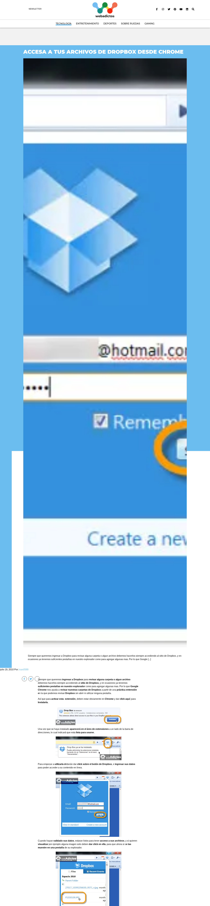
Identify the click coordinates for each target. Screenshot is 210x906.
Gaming (149, 23)
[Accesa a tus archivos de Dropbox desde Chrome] (105, 352)
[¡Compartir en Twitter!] (30, 678)
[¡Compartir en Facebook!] (24, 678)
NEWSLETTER (35, 9)
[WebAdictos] (104, 9)
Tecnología (63, 23)
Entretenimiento (87, 23)
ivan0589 (23, 669)
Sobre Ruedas (130, 23)
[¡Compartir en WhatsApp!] (37, 678)
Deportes (109, 23)
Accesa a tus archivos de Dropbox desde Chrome (103, 52)
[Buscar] (193, 9)
